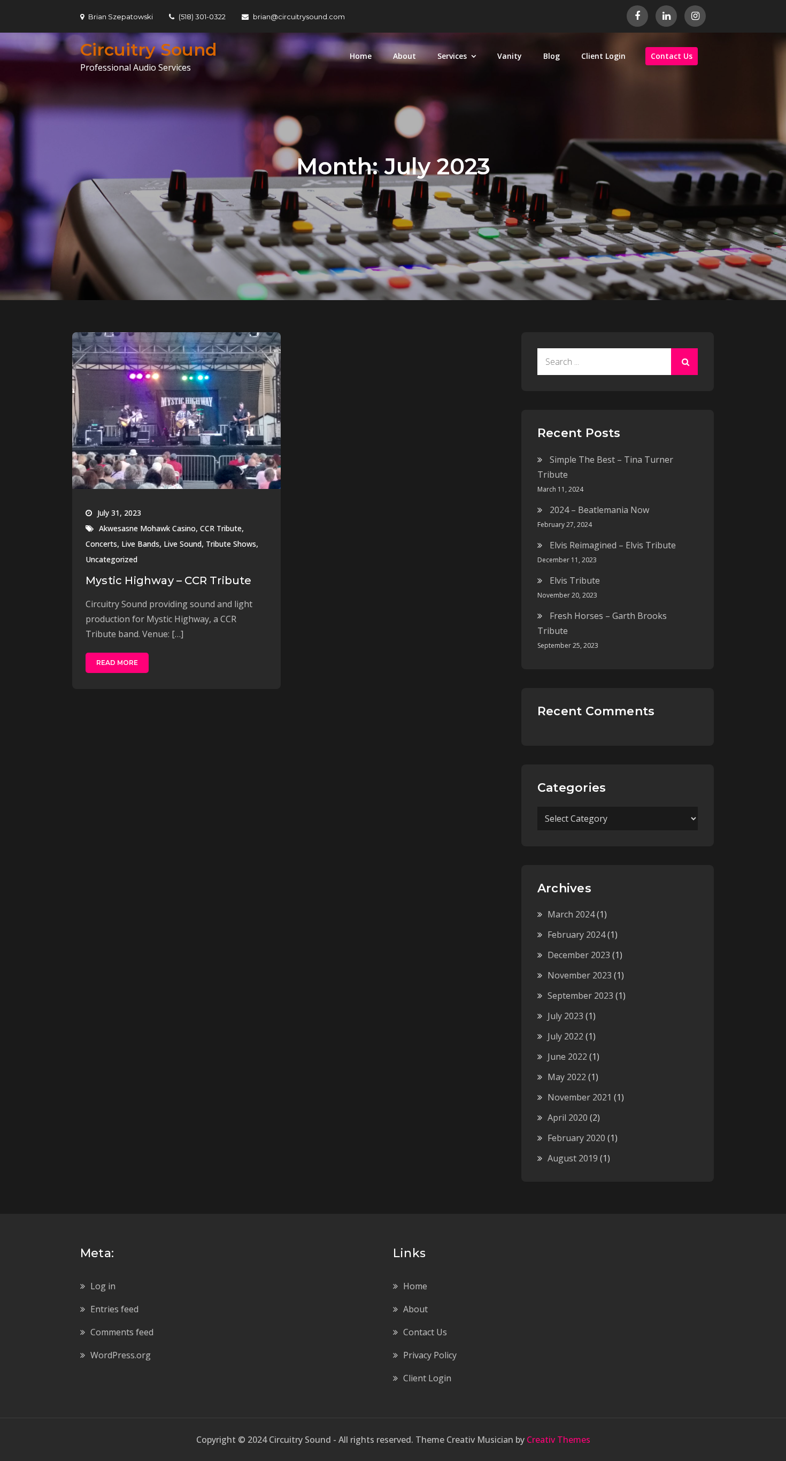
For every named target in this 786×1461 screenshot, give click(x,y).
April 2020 (568, 1117)
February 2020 (576, 1138)
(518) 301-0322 (202, 16)
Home (361, 56)
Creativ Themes (558, 1439)
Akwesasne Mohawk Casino (147, 528)
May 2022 (567, 1077)
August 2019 (573, 1158)
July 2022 (565, 1036)
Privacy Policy (430, 1355)
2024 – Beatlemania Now (599, 510)
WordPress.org (120, 1355)
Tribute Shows (231, 544)
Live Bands (140, 544)
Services (452, 56)
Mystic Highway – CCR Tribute (169, 580)
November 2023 (580, 975)
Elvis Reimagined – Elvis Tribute (613, 545)
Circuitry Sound (148, 49)
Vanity (509, 56)
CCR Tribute (221, 528)
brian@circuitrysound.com (299, 16)
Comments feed (121, 1332)
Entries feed (114, 1309)
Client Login (603, 56)
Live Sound (183, 544)
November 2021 (580, 1097)
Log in (102, 1286)
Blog (551, 56)
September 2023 (580, 995)
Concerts (101, 544)
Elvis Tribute (575, 580)
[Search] (684, 361)
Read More (117, 663)
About (404, 56)
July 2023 (565, 1016)
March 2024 (571, 914)
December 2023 (579, 955)
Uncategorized (111, 559)
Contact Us (671, 56)
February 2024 (576, 934)
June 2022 (567, 1056)
